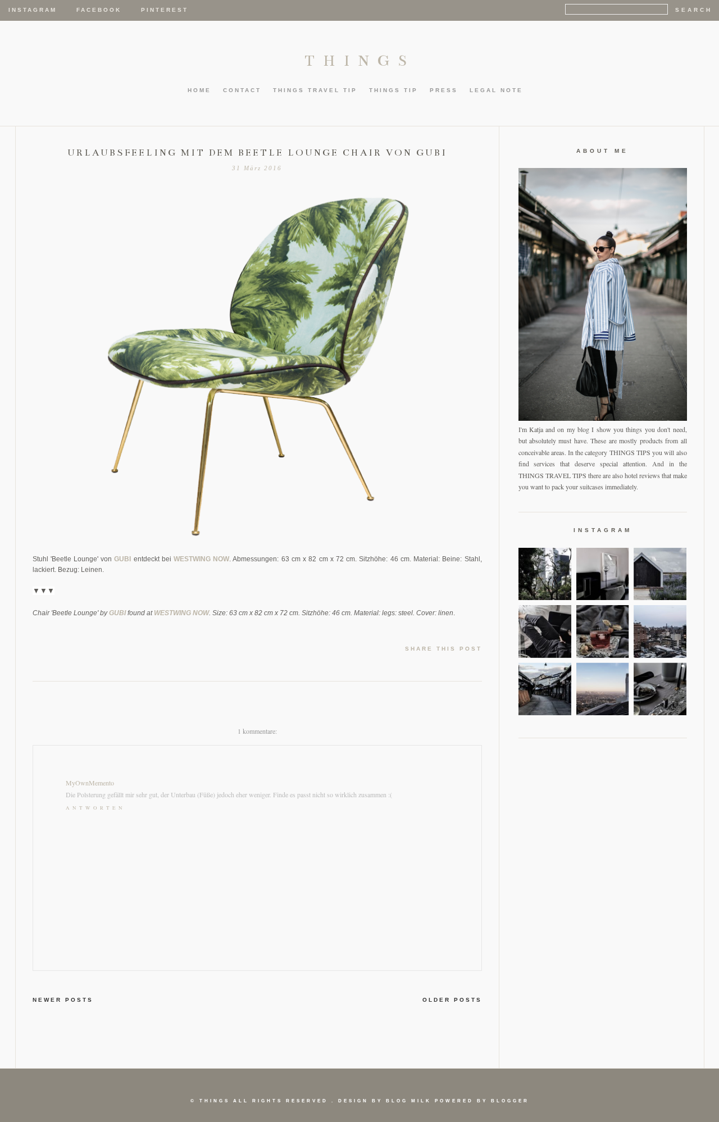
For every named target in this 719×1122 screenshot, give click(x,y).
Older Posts (452, 1000)
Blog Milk (409, 1100)
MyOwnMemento (90, 782)
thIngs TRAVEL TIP (315, 90)
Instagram (32, 10)
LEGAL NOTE (496, 90)
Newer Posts (63, 1000)
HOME (199, 90)
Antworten (95, 808)
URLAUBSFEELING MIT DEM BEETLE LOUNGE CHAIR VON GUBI (257, 152)
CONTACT (242, 90)
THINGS (359, 60)
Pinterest (164, 10)
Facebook (98, 10)
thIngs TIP (393, 90)
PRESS (444, 90)
